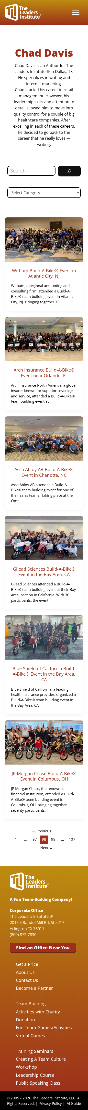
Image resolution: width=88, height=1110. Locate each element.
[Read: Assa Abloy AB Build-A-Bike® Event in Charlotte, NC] (44, 438)
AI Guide (74, 1103)
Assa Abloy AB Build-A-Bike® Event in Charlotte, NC (44, 472)
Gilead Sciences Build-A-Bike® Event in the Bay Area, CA (44, 571)
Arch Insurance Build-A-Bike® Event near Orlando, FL (44, 372)
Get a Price (27, 964)
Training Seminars (34, 1051)
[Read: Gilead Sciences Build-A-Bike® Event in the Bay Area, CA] (44, 537)
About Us (25, 972)
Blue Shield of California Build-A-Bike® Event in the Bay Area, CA (44, 674)
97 (35, 839)
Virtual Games (30, 1036)
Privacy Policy (50, 1103)
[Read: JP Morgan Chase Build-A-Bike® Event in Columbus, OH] (44, 742)
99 (53, 839)
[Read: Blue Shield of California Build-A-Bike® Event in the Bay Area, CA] (44, 637)
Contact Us (27, 980)
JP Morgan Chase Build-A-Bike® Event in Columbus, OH (44, 776)
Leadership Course (35, 1075)
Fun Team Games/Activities (44, 1027)
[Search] (69, 171)
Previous (41, 830)
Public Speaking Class (38, 1083)
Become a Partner (34, 988)
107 (72, 839)
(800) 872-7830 (23, 934)
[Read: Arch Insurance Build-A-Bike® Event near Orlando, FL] (44, 338)
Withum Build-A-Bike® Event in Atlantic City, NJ (44, 273)
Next (46, 847)
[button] (43, 948)
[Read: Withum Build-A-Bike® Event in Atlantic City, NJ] (44, 239)
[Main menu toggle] (75, 12)
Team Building (31, 1004)
